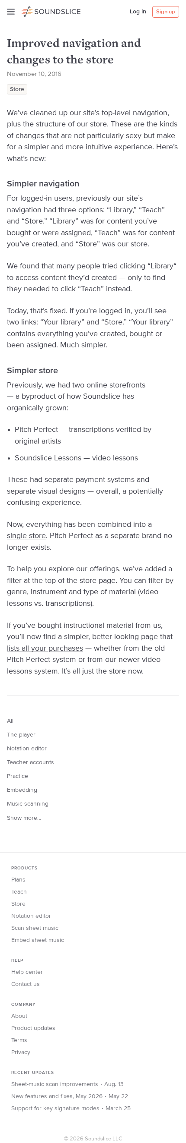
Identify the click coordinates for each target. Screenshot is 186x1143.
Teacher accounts (30, 762)
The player (21, 735)
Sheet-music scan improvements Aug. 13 (67, 1084)
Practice (17, 776)
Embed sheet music (37, 940)
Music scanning (27, 804)
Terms (19, 1040)
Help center (27, 972)
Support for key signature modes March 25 (71, 1108)
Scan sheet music (34, 928)
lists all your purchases (45, 648)
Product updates (33, 1028)
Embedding (22, 790)
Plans (18, 880)
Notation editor (27, 749)
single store (26, 536)
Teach (19, 892)
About (19, 1016)
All (10, 721)
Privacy (20, 1052)
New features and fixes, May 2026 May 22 (69, 1096)
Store (17, 89)
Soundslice (38, 10)
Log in (138, 12)
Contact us (25, 984)
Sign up (165, 12)
